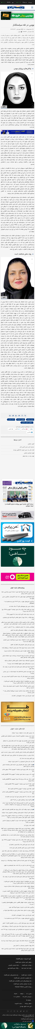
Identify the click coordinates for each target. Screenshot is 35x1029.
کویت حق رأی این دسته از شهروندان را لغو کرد (23, 696)
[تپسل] (2, 131)
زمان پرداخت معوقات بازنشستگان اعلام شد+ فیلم (22, 630)
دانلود (4, 107)
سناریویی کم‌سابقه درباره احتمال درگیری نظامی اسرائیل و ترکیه (19, 660)
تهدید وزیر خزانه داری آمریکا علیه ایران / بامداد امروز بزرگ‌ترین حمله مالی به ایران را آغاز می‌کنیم (18, 592)
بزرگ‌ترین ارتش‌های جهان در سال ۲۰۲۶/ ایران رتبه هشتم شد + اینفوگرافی (19, 602)
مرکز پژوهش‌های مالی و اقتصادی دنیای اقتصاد (20, 981)
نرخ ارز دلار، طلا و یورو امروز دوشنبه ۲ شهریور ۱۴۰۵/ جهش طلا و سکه (18, 770)
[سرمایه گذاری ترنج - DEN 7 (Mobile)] (17, 16)
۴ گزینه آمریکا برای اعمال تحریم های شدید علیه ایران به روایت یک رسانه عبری (18, 667)
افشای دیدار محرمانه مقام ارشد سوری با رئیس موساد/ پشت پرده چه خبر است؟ (17, 941)
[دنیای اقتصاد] (15, 7)
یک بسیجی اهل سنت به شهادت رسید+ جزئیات (23, 733)
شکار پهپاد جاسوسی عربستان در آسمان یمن (23, 945)
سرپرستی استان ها (27, 997)
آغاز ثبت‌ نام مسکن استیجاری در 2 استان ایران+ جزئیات (21, 761)
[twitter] (19, 415)
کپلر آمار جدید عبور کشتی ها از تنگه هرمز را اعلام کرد (21, 845)
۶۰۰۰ (27, 29)
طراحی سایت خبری (28, 1021)
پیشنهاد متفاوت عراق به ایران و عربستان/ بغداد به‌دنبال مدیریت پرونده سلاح (19, 651)
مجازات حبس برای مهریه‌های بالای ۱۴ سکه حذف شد (21, 606)
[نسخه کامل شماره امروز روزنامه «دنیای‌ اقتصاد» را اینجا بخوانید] (17, 491)
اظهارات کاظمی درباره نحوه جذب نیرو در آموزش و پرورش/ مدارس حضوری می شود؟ (18, 821)
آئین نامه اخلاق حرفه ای (25, 1006)
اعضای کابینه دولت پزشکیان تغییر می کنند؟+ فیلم (22, 800)
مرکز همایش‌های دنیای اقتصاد (11, 975)
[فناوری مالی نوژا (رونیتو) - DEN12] (17, 712)
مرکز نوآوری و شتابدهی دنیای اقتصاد (22, 978)
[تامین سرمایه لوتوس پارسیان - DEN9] (17, 556)
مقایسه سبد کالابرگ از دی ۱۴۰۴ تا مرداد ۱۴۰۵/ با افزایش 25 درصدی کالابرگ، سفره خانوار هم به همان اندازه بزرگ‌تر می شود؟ (18, 816)
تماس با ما (28, 994)
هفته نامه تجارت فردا (26, 968)
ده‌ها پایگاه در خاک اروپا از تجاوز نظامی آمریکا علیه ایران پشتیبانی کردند (18, 618)
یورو (6, 2)
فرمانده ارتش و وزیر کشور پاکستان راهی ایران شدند (21, 848)
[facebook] (22, 415)
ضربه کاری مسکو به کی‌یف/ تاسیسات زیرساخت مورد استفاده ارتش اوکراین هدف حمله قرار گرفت (18, 656)
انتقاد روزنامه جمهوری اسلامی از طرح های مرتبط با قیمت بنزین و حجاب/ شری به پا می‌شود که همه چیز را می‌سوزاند (18, 892)
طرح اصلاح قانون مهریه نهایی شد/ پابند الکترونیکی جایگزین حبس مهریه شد (18, 597)
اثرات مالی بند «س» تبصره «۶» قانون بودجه (23, 450)
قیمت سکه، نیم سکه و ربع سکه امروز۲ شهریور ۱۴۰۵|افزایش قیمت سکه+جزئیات (18, 780)
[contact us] (11, 1011)
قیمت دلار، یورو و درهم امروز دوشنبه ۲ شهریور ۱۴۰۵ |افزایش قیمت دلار (17, 775)
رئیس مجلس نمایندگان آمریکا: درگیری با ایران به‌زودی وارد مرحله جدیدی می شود (18, 687)
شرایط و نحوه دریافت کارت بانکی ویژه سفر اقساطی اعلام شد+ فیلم (18, 809)
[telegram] (13, 415)
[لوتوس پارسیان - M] (17, 1025)
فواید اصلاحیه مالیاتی (29, 453)
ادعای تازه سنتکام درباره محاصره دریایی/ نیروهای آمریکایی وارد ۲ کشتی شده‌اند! (18, 691)
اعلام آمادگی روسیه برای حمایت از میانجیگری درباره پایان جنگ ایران (18, 851)
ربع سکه (23, 2)
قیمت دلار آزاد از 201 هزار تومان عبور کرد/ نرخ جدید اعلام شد (19, 797)
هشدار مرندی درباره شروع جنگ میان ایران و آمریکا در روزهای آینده (18, 648)
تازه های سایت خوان (18, 729)
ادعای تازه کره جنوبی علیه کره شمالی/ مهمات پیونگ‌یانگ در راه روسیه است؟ (17, 861)
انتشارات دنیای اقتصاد (26, 975)
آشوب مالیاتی (31, 444)
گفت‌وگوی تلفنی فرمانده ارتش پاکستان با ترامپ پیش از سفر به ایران (17, 752)
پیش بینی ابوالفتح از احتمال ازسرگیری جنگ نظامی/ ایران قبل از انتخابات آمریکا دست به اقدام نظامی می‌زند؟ (19, 682)
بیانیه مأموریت (18, 1003)
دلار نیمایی (11, 419)
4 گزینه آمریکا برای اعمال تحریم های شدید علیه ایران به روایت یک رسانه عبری (18, 877)
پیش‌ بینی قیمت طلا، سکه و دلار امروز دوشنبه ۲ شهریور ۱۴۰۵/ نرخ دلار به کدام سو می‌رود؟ (18, 610)
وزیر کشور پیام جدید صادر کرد (27, 758)
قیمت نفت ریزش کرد (29, 825)
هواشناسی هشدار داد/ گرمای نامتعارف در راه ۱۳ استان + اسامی (19, 627)
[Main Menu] (32, 7)
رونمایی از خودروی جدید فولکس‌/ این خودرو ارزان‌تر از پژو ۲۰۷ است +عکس (17, 930)
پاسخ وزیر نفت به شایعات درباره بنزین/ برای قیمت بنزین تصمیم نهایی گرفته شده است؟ (18, 640)
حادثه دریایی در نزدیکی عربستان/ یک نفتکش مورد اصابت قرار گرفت (17, 755)
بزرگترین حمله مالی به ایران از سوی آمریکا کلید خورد (21, 907)
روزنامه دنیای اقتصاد (26, 965)
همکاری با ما (17, 997)
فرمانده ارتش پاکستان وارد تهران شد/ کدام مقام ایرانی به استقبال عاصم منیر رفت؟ (18, 741)
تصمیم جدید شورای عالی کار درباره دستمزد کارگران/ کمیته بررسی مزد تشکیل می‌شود (18, 677)
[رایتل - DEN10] (17, 577)
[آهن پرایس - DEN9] (17, 532)
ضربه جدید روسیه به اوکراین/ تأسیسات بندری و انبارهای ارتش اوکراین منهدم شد (17, 737)
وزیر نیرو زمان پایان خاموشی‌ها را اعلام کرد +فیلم (22, 645)
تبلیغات (21, 994)
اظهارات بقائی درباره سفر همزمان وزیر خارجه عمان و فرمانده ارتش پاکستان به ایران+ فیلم (18, 765)
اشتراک (15, 994)
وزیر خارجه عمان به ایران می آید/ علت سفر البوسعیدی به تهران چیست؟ (19, 866)
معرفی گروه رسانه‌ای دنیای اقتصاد (23, 962)
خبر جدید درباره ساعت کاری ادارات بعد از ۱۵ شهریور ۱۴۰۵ (20, 614)
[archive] (8, 1011)
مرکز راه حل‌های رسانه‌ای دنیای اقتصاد (22, 984)
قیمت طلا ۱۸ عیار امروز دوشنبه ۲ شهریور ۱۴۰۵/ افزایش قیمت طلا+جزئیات (19, 785)
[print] (9, 415)
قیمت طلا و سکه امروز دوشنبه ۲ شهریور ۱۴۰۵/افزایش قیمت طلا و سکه (18, 792)
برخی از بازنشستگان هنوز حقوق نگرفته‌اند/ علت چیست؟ (20, 664)
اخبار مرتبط (17, 440)
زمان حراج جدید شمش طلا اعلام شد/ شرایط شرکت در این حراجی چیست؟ (18, 672)
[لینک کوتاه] (25, 415)
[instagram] (27, 1011)
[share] (14, 1011)
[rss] (17, 1011)
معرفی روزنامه (28, 1003)
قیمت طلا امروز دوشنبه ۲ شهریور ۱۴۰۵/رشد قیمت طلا (21, 789)
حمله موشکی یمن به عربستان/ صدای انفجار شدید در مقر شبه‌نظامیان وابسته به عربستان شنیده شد (17, 836)
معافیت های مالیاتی (27, 423)
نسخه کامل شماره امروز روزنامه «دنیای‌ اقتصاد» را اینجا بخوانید (19, 505)
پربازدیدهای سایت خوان (17, 588)
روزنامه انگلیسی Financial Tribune (23, 987)
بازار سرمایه (30, 419)
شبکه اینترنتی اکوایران (13, 965)
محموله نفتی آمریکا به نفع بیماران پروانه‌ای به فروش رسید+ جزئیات (18, 812)
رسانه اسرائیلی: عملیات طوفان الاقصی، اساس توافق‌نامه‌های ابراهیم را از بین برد (18, 903)
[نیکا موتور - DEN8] (17, 515)
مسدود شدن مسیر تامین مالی (27, 447)
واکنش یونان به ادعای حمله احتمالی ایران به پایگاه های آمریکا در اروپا (18, 911)
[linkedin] (16, 415)
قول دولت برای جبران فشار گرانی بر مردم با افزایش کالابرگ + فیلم (18, 923)
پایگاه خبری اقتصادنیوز (13, 968)
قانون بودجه (20, 419)
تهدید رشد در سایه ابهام (28, 456)
